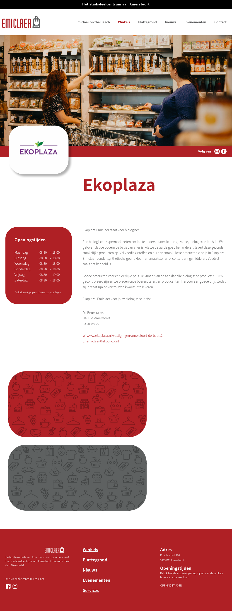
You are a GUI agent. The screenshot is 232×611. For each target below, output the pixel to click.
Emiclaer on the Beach (92, 22)
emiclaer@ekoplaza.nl (103, 341)
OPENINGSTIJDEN (171, 585)
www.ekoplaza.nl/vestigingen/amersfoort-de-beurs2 (124, 335)
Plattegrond (147, 22)
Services (91, 590)
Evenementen (195, 22)
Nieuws (170, 22)
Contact (220, 22)
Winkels (124, 22)
